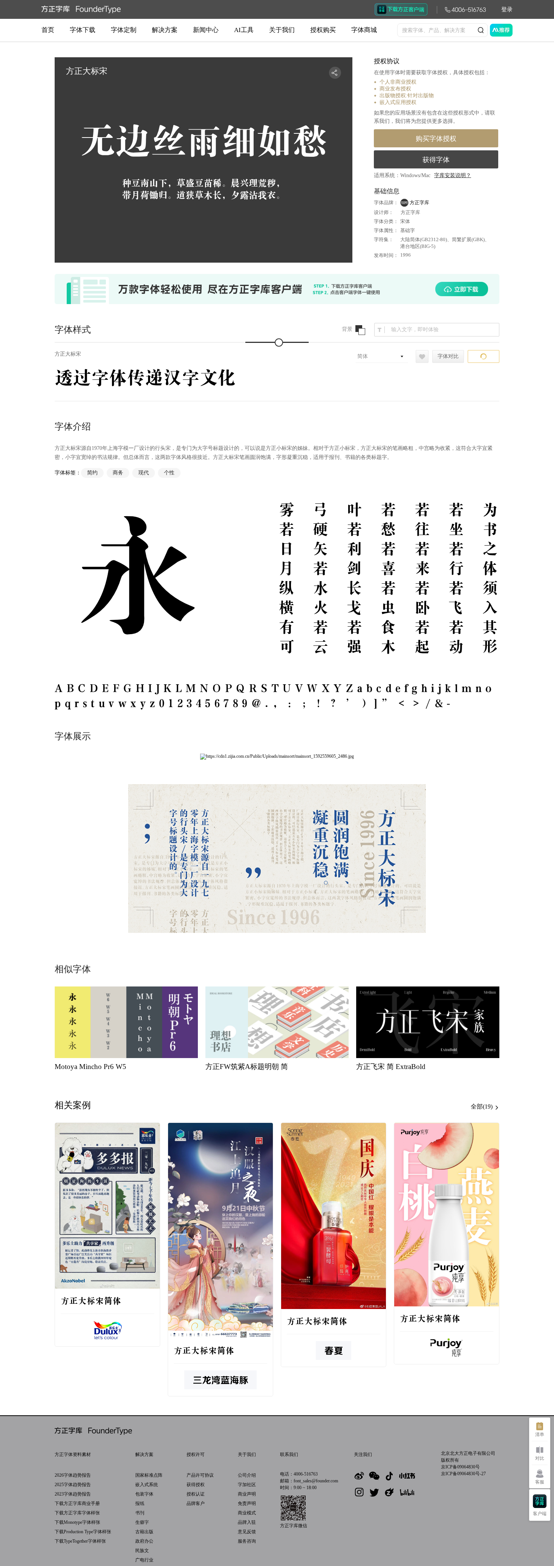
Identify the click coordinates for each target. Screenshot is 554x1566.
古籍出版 (144, 1531)
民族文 (142, 1550)
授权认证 (196, 1494)
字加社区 (247, 1484)
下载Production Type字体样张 (83, 1531)
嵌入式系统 (146, 1484)
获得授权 (196, 1484)
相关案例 (73, 1105)
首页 (47, 30)
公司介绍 (247, 1475)
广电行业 (144, 1560)
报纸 (139, 1503)
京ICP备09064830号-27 (463, 1473)
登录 (507, 9)
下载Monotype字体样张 (77, 1522)
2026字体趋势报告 (73, 1475)
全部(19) (482, 1106)
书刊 (139, 1513)
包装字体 (144, 1494)
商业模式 (247, 1513)
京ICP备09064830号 (460, 1467)
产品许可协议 (200, 1475)
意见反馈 (247, 1531)
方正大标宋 (68, 354)
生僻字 (142, 1522)
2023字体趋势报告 (73, 1494)
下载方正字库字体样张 (77, 1513)
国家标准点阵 (148, 1475)
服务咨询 (247, 1541)
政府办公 (144, 1541)
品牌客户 (196, 1503)
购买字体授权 (436, 138)
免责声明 (247, 1503)
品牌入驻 (247, 1522)
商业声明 (247, 1494)
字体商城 (364, 30)
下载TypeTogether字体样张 (80, 1541)
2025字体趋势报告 (73, 1484)
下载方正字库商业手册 (77, 1503)
